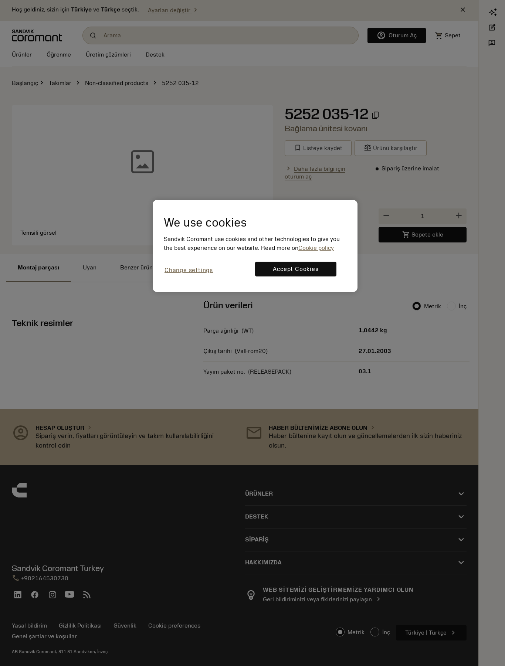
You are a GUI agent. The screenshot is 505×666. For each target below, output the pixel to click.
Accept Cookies (295, 269)
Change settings (189, 270)
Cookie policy (316, 248)
